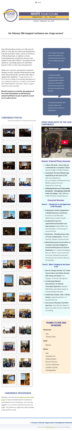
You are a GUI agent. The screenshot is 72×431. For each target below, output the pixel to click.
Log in (39, 2)
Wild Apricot (50, 427)
